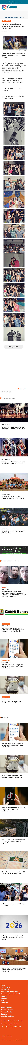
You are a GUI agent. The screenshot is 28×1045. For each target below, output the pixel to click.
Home (3, 985)
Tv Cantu (4, 1001)
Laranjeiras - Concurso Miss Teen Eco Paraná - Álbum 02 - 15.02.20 (13, 428)
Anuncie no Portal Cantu (9, 992)
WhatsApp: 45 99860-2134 (11, 1027)
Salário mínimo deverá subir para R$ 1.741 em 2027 (13, 904)
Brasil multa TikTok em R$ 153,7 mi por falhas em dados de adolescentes (13, 809)
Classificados (6, 1008)
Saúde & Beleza (7, 1010)
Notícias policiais (7, 1016)
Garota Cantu (6, 1012)
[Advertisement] (14, 373)
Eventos (4, 1014)
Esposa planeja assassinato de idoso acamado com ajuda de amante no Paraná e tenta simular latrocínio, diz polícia (14, 594)
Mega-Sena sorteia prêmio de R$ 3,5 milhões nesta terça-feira (13, 872)
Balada (25, 388)
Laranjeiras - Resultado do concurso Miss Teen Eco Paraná (13, 497)
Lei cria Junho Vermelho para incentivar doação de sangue (12, 702)
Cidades (4, 998)
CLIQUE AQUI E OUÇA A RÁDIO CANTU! (14, 17)
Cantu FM (4, 1003)
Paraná (4, 587)
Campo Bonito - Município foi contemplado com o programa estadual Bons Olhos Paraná (13, 629)
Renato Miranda (18, 1040)
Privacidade (5, 989)
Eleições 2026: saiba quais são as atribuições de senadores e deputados (13, 841)
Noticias (4, 996)
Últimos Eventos (6, 20)
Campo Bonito (5, 624)
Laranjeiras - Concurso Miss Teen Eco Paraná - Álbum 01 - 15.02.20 (13, 462)
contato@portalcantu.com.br (14, 3)
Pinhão (20, 388)
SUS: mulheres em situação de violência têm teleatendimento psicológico (12, 666)
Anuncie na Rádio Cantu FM (10, 994)
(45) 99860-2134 (15, 1)
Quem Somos (5, 987)
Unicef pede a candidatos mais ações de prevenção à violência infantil (13, 937)
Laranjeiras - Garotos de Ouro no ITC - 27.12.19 (13, 532)
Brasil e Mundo (6, 660)
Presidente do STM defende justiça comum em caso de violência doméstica (14, 969)
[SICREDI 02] (14, 551)
